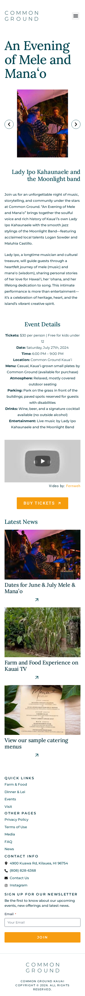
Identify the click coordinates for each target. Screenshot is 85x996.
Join (42, 937)
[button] (75, 16)
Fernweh (73, 486)
